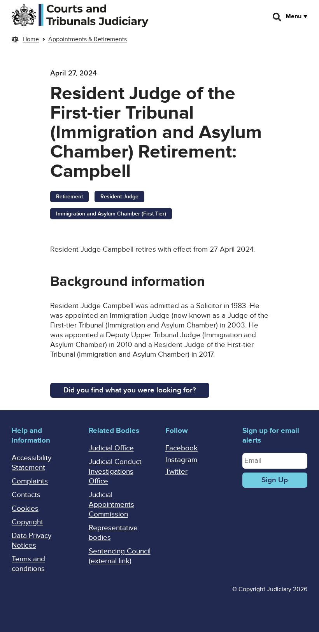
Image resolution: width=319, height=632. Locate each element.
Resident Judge (119, 196)
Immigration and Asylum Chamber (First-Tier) (111, 213)
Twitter (176, 471)
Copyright (27, 522)
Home (31, 39)
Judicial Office (111, 448)
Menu (293, 16)
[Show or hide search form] (277, 17)
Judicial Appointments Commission (111, 504)
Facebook (181, 448)
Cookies (25, 508)
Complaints (30, 481)
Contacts (26, 494)
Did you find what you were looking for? (129, 390)
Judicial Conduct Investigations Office (115, 471)
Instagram (181, 459)
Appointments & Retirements (87, 39)
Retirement (69, 196)
